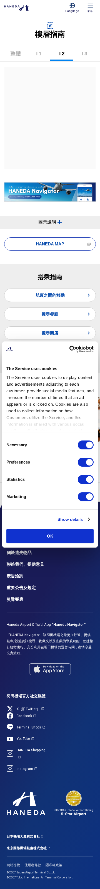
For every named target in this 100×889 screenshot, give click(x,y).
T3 (88, 56)
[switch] (86, 462)
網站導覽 (13, 865)
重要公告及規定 (21, 587)
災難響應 (15, 599)
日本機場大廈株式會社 (23, 836)
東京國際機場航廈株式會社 (27, 848)
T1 (42, 56)
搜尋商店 (50, 333)
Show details (70, 519)
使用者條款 (32, 865)
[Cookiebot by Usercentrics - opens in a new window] (71, 349)
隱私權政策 (54, 865)
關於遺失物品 (19, 552)
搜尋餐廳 (50, 314)
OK (50, 536)
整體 (15, 53)
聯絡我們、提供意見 (25, 564)
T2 (65, 56)
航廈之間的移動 (50, 295)
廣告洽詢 (15, 575)
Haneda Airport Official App (46, 624)
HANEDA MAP (50, 244)
